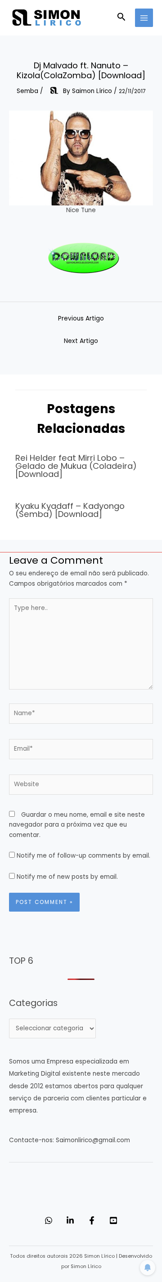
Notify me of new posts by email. (67, 876)
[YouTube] (113, 1220)
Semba (27, 91)
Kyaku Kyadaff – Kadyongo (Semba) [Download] (70, 510)
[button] (121, 18)
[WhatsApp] (49, 1220)
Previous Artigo (81, 318)
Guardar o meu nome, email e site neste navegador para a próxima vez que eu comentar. (77, 824)
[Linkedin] (70, 1220)
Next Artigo (81, 341)
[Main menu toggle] (144, 18)
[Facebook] (92, 1220)
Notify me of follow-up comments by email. (83, 855)
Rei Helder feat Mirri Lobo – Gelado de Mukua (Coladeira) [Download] (76, 466)
